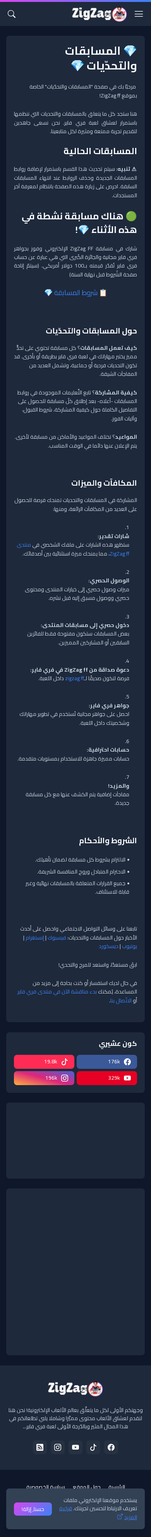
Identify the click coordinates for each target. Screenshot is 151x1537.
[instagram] (58, 1447)
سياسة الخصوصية (45, 1487)
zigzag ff (74, 678)
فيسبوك (57, 938)
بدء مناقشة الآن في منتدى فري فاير (57, 991)
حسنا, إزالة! (33, 1509)
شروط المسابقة (76, 292)
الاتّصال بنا (121, 1000)
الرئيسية (116, 1487)
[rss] (40, 1447)
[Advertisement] (75, 1272)
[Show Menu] (139, 14)
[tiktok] (93, 1447)
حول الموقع (87, 1487)
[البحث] (11, 14)
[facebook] (111, 1447)
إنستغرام (35, 938)
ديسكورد (108, 946)
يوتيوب (129, 946)
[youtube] (75, 1447)
